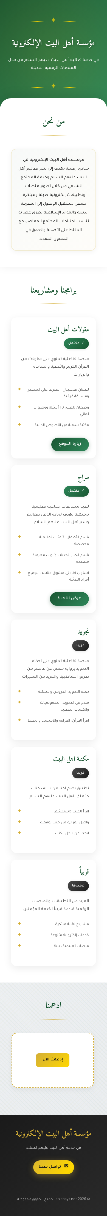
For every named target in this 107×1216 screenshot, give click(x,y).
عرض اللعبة (69, 598)
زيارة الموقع (70, 444)
